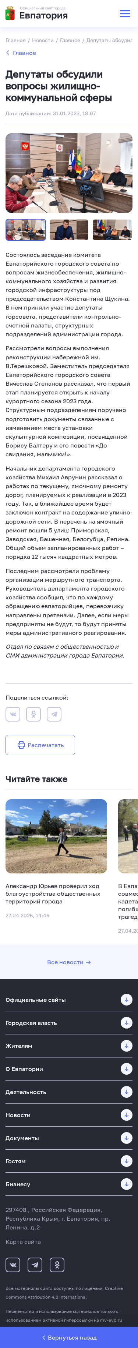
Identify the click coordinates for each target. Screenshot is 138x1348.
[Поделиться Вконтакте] (13, 715)
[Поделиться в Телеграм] (54, 715)
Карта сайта (23, 1241)
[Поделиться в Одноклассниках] (33, 715)
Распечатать (46, 745)
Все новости (65, 962)
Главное (24, 52)
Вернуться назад (72, 1337)
